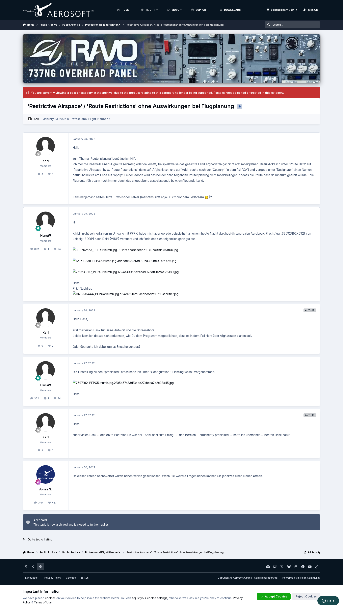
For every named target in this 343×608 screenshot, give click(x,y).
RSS (86, 577)
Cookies (71, 577)
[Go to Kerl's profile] (30, 119)
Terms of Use (43, 602)
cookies (50, 598)
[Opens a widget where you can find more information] (328, 601)
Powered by (301, 577)
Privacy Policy (52, 577)
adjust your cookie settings (149, 598)
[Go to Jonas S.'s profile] (45, 474)
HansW (45, 236)
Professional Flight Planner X (90, 119)
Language (31, 577)
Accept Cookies (276, 596)
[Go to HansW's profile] (45, 221)
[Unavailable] (132, 250)
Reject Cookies (306, 596)
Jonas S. (45, 489)
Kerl (36, 119)
